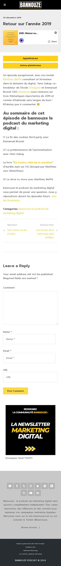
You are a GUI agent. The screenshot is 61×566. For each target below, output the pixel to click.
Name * (7, 332)
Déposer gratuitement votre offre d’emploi (30, 544)
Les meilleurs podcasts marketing (30, 554)
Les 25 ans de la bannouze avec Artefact (45, 233)
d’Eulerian (24, 92)
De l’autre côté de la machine (33, 162)
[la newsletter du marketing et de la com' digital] (30, 454)
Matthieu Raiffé (12, 79)
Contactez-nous (30, 547)
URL (5, 370)
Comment (9, 287)
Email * (7, 351)
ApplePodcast (30, 58)
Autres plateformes (30, 65)
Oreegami (35, 87)
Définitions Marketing (30, 550)
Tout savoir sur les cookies (17, 231)
